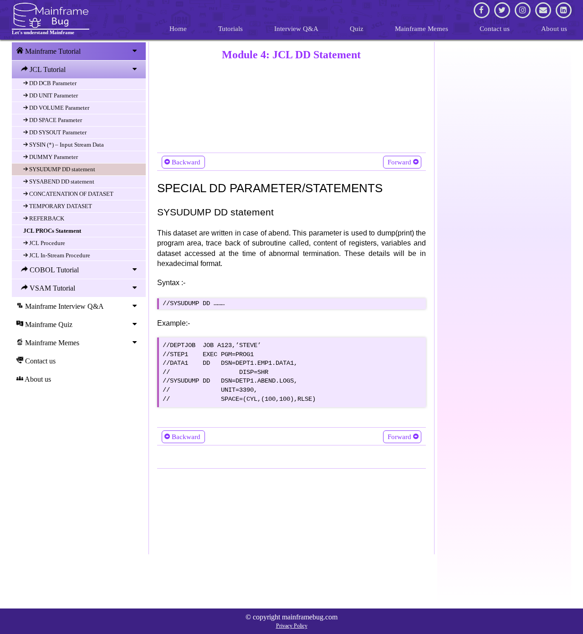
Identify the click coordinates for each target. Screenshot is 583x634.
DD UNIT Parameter (53, 95)
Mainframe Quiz (47, 324)
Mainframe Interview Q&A (63, 306)
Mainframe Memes (421, 28)
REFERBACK (46, 218)
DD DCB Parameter (52, 83)
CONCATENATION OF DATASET (70, 193)
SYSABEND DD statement (61, 181)
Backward (186, 162)
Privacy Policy (291, 626)
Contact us (495, 28)
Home (178, 28)
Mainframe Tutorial (52, 51)
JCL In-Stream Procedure (59, 255)
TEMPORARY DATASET (60, 206)
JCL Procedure (46, 243)
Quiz (356, 28)
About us (554, 28)
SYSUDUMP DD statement (61, 169)
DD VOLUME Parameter (58, 107)
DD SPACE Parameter (55, 120)
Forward (399, 162)
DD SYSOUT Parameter (57, 132)
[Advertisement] (291, 105)
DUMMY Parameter (53, 156)
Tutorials (230, 28)
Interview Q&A (296, 28)
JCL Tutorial (47, 69)
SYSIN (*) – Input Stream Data (66, 144)
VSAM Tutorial (51, 288)
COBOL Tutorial (53, 270)
